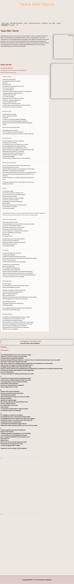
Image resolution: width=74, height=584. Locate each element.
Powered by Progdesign (45, 580)
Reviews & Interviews (35, 23)
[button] (12, 25)
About (7, 23)
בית (17, 24)
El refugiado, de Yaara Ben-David (30, 341)
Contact (58, 23)
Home (3, 23)
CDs (50, 23)
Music (53, 23)
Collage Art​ (45, 23)
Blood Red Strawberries (16, 23)
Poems (26, 23)
